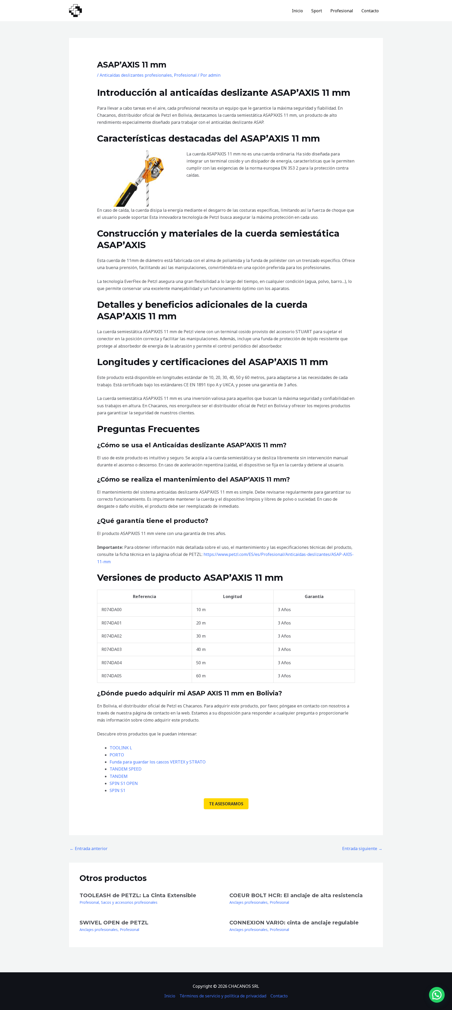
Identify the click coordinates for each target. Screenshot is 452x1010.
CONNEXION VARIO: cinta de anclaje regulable (294, 922)
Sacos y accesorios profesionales (129, 902)
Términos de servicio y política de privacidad (222, 996)
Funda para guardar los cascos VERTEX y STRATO (158, 762)
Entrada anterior (89, 848)
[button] (437, 995)
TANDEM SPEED (126, 769)
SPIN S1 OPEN (124, 783)
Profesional (341, 11)
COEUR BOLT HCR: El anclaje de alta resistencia (296, 895)
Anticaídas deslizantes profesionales (136, 75)
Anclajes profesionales (248, 902)
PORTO (117, 755)
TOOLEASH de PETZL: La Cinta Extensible (138, 895)
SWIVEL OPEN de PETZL (114, 922)
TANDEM (119, 776)
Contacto (370, 11)
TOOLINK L (121, 748)
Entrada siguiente (362, 848)
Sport (316, 11)
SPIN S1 (117, 790)
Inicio (297, 11)
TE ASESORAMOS (226, 804)
